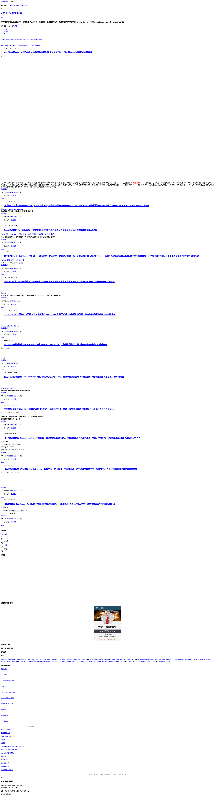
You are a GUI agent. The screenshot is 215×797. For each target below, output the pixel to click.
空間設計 (69, 659)
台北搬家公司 (130, 661)
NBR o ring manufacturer (149, 661)
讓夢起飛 (3, 743)
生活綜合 (14, 26)
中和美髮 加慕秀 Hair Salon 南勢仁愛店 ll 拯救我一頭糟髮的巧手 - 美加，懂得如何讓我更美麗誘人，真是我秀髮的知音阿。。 (60, 409)
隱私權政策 (117, 774)
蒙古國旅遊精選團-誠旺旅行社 (163, 659)
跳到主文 (3, 17)
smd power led (141, 659)
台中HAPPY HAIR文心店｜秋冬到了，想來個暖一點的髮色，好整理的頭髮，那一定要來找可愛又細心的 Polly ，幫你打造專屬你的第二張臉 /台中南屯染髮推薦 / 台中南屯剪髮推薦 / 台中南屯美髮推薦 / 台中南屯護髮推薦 (101, 256)
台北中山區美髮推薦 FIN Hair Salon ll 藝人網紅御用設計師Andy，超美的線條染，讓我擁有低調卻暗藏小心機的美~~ (55, 344)
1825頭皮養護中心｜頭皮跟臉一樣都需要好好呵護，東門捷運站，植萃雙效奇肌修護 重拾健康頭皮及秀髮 (50, 230)
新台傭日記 (4, 760)
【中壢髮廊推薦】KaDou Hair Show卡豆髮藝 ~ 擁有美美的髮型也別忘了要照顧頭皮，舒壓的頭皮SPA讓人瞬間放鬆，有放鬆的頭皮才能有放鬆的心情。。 (72, 438)
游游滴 (3, 739)
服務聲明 (123, 774)
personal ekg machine (163, 661)
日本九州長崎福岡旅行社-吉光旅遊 (98, 659)
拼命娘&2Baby (5, 766)
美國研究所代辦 (101, 661)
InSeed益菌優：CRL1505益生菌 (86, 661)
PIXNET (95, 774)
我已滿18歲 (4, 794)
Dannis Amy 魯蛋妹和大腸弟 (9, 749)
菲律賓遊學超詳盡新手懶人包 (116, 661)
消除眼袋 (138, 661)
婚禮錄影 (54, 659)
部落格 (6, 31)
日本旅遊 (14, 661)
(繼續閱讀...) (4, 189)
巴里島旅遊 (76, 659)
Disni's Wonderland (6, 729)
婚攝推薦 (119, 659)
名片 (5, 33)
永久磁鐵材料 (22, 661)
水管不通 (23, 659)
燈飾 (29, 659)
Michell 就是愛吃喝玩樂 (7, 753)
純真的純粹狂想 (5, 733)
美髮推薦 (13, 195)
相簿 (5, 29)
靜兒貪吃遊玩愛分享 (7, 770)
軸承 (33, 659)
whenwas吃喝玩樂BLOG (8, 736)
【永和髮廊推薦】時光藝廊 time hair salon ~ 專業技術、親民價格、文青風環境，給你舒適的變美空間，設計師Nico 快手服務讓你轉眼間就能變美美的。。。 (73, 469)
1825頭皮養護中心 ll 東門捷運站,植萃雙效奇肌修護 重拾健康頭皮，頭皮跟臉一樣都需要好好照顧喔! (48, 52)
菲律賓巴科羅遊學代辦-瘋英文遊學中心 (48, 661)
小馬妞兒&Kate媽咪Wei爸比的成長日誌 (12, 746)
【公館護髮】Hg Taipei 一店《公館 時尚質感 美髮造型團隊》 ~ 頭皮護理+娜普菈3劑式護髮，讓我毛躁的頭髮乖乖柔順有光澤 (59, 504)
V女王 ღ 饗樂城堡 (11, 13)
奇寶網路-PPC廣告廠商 (9, 659)
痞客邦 (11, 192)
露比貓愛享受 (5, 763)
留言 (15, 192)
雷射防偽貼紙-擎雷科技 (68, 661)
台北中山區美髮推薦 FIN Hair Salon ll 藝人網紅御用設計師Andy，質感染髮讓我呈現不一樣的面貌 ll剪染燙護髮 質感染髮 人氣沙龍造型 (64, 377)
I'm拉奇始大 (4, 756)
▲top (2, 198)
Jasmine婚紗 (127, 659)
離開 (10, 794)
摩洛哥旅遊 (149, 659)
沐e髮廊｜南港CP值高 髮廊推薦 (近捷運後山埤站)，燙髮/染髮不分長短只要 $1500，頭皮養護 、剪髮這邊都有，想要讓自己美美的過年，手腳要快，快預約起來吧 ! (76, 205)
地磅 (18, 659)
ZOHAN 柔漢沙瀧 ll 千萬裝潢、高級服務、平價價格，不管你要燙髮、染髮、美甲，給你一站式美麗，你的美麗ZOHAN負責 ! (59, 282)
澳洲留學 (84, 659)
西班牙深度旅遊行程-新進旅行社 (202, 659)
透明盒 (134, 659)
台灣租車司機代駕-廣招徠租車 (182, 659)
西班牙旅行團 (32, 661)
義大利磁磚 (62, 659)
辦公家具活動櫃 (5, 661)
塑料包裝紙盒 (46, 659)
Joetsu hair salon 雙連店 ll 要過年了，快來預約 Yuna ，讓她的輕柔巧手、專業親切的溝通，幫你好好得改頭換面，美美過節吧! (60, 314)
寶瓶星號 (38, 659)
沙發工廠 (112, 659)
